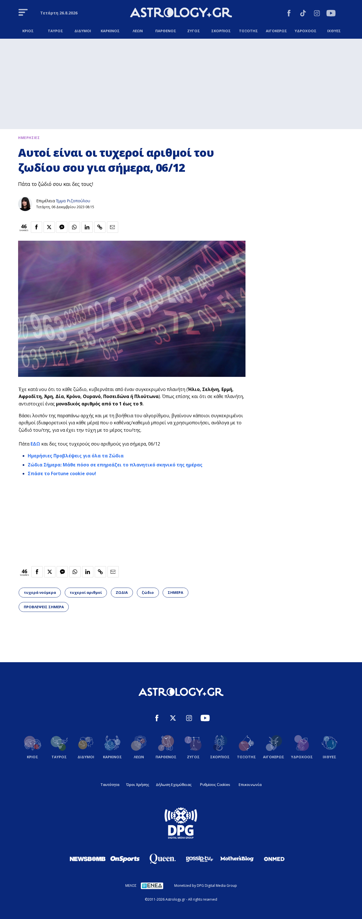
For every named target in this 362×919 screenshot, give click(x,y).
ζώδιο (148, 592)
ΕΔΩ (35, 444)
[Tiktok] (303, 14)
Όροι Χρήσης (137, 784)
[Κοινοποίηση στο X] (49, 227)
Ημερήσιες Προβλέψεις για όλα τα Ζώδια (76, 456)
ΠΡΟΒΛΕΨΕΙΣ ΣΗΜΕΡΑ (44, 606)
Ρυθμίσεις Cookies (215, 785)
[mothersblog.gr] (237, 858)
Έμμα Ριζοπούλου (73, 200)
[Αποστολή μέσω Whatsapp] (74, 227)
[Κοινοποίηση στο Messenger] (61, 227)
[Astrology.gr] (181, 13)
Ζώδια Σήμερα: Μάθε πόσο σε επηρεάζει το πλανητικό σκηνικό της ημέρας (115, 465)
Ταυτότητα (109, 784)
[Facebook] (289, 14)
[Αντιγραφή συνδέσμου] (99, 227)
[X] (173, 719)
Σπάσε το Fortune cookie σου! (62, 473)
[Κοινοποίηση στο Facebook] (36, 227)
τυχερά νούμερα (40, 592)
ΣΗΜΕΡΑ (175, 592)
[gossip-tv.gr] (200, 858)
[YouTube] (331, 14)
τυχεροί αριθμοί (86, 592)
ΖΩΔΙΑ (122, 592)
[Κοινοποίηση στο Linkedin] (87, 227)
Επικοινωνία (250, 784)
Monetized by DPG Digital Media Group (205, 885)
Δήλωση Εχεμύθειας (173, 784)
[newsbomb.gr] (88, 858)
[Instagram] (317, 14)
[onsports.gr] (125, 858)
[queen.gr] (162, 858)
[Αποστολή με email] (112, 227)
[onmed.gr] (274, 858)
